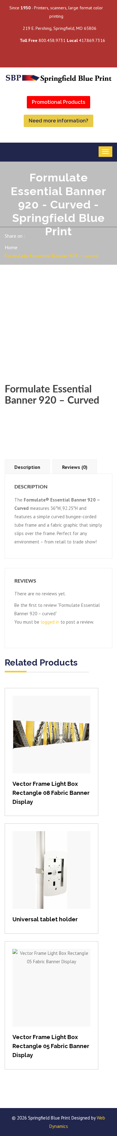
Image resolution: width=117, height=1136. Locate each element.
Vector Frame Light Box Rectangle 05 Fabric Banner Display (50, 1046)
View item (51, 740)
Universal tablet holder (45, 919)
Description (27, 467)
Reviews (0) (74, 467)
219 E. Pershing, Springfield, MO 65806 (59, 28)
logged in (50, 622)
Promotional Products (58, 102)
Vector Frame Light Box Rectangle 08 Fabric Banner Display (51, 793)
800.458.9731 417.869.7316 (62, 40)
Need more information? (58, 121)
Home (11, 247)
